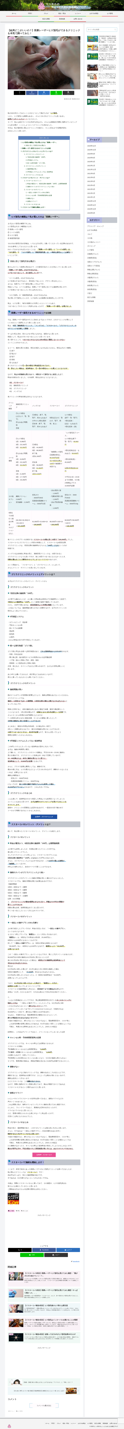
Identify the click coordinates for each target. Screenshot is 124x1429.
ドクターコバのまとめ (33, 204)
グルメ (59, 1423)
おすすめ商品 (82, 1423)
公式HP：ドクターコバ (44, 1155)
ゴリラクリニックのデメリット (36, 166)
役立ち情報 (97, 1423)
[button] (68, 93)
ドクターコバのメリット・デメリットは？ (36, 178)
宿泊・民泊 (66, 1423)
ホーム (47, 1423)
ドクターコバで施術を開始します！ (34, 207)
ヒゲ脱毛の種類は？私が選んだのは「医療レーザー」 (39, 142)
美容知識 (105, 1423)
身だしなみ (25, 1210)
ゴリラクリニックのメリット (35, 154)
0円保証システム (32, 160)
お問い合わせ (113, 1423)
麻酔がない (31, 198)
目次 (41, 138)
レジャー (73, 1423)
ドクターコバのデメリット (34, 189)
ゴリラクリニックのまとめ (34, 175)
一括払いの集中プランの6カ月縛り (38, 192)
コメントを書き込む (44, 1405)
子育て (53, 1423)
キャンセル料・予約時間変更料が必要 (39, 195)
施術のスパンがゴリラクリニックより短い (41, 186)
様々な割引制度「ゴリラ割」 (36, 163)
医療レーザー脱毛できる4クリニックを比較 (36, 148)
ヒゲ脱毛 (12, 1210)
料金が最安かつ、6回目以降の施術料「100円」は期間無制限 (47, 183)
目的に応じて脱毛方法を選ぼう (36, 145)
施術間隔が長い (32, 169)
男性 (18, 1210)
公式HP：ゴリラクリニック (44, 816)
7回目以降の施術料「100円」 (37, 157)
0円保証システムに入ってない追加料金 (40, 172)
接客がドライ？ (32, 201)
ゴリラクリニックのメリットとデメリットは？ (37, 151)
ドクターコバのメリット (34, 180)
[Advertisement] (44, 105)
